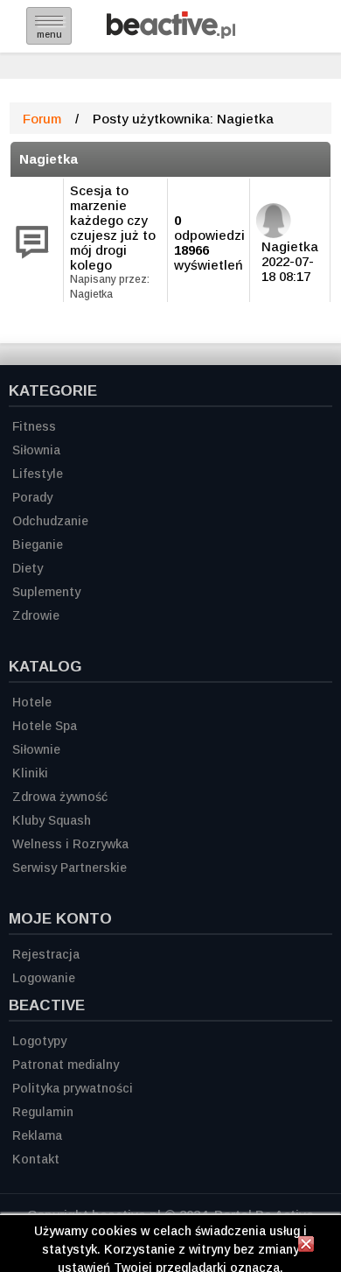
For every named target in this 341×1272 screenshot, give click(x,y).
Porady (32, 497)
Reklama (37, 1135)
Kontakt (35, 1159)
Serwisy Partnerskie (69, 868)
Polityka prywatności (72, 1088)
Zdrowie (35, 615)
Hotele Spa (44, 726)
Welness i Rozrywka (70, 844)
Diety (27, 568)
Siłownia (36, 450)
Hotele (32, 702)
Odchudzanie (50, 521)
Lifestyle (37, 474)
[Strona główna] (171, 33)
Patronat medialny (65, 1065)
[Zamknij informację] (306, 1246)
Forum (42, 118)
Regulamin (42, 1112)
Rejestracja (46, 954)
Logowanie (43, 978)
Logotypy (39, 1041)
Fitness (34, 426)
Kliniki (30, 773)
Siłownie (36, 749)
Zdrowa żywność (60, 797)
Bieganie (37, 545)
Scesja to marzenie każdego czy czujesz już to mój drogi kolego (113, 227)
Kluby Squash (51, 820)
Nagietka (48, 158)
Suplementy (46, 592)
